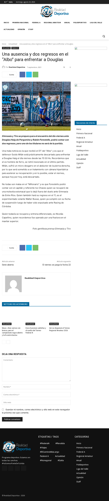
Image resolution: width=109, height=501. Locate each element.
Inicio (4, 44)
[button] (103, 36)
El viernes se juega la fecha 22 (57, 264)
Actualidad (13, 44)
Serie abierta (8, 264)
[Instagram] (97, 2)
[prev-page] (4, 342)
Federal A (15, 48)
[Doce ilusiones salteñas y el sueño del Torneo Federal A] (36, 317)
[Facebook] (93, 2)
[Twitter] (101, 2)
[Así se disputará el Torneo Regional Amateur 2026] (60, 317)
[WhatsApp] (35, 74)
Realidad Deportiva (17, 67)
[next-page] (8, 342)
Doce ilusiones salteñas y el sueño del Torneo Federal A (36, 330)
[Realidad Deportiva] (4, 67)
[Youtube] (105, 2)
